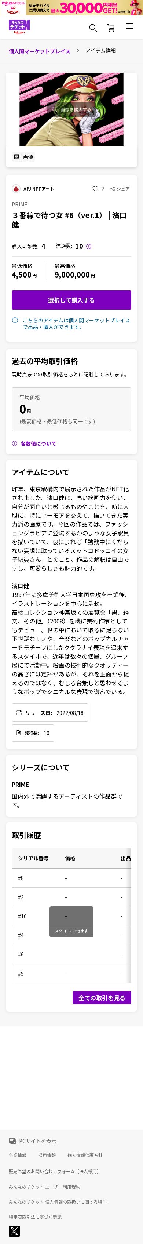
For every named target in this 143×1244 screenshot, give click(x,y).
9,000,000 (72, 274)
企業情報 (17, 1155)
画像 (28, 156)
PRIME (20, 784)
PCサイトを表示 (37, 1140)
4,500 (22, 274)
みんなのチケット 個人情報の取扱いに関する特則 (58, 1202)
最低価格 (22, 266)
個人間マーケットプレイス (39, 51)
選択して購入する (71, 300)
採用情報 (47, 1155)
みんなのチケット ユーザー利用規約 (44, 1187)
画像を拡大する (75, 109)
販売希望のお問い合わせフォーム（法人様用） (55, 1171)
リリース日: (38, 712)
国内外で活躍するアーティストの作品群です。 (67, 800)
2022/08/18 (70, 712)
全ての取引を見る (101, 997)
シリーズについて (41, 767)
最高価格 (65, 266)
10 (47, 733)
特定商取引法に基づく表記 (35, 1217)
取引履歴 (26, 835)
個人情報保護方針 (85, 1155)
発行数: (32, 733)
